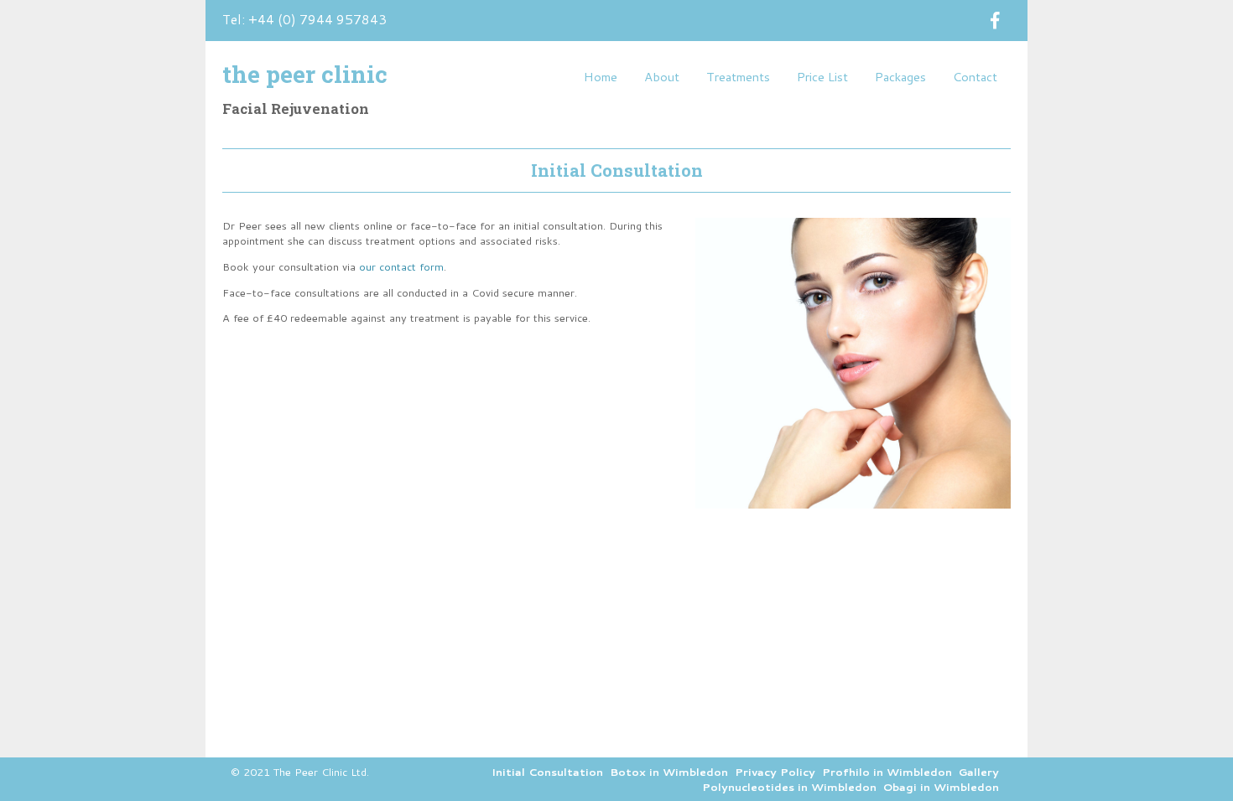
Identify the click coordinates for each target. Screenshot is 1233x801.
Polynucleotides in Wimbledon (789, 786)
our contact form (401, 266)
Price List (822, 76)
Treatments (738, 76)
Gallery (979, 771)
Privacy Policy (775, 771)
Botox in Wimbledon (669, 771)
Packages (900, 76)
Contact (975, 76)
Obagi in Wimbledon (941, 786)
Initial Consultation (547, 771)
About (661, 76)
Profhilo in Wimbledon (887, 771)
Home (600, 76)
